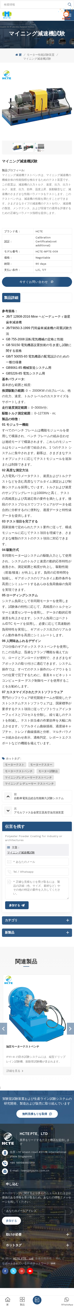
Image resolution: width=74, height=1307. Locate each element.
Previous (3, 1029)
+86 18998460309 (22, 1162)
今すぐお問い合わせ (34, 282)
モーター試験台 (48, 771)
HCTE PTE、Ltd (34, 1134)
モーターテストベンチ (19, 771)
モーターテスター (41, 764)
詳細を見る (13, 1070)
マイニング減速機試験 (21, 852)
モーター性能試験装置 (40, 54)
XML (58, 1258)
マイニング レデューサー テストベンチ (29, 783)
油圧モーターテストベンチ (22, 1046)
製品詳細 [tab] (11, 297)
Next (70, 1029)
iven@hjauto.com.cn (35, 1170)
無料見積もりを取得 (34, 1113)
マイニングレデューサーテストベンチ (28, 777)
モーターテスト (14, 764)
